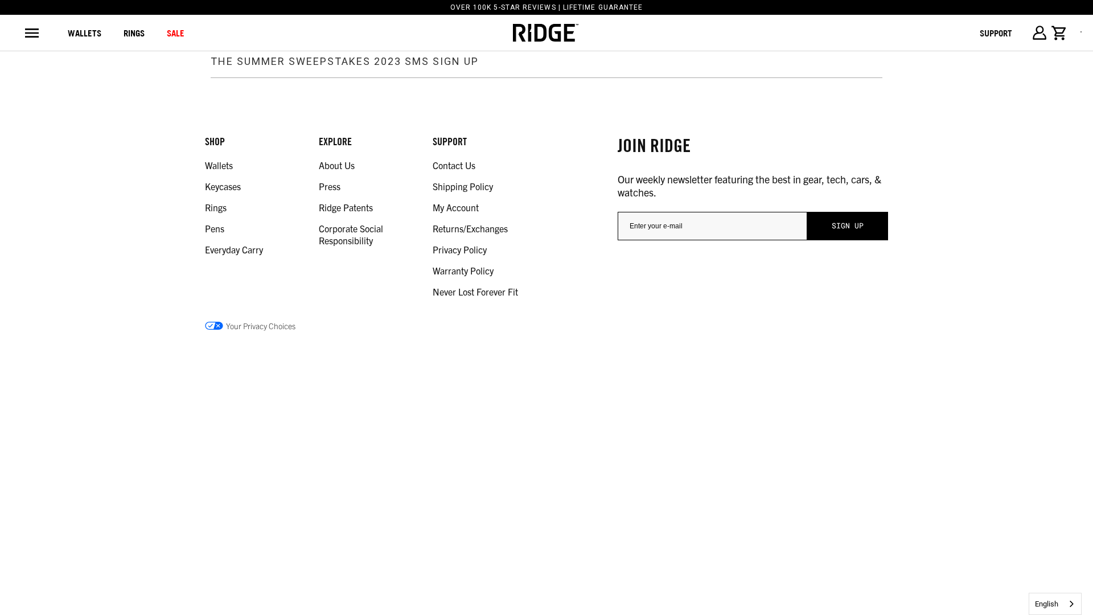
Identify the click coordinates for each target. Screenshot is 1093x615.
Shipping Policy (463, 186)
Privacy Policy (460, 249)
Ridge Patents (346, 207)
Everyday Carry (234, 249)
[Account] (1039, 32)
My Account (456, 207)
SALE (175, 33)
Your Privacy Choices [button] (260, 326)
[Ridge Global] (545, 33)
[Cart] (1059, 33)
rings (134, 33)
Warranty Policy (463, 270)
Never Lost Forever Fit (475, 291)
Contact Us (454, 165)
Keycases (223, 186)
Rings (216, 207)
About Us (337, 165)
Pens (214, 228)
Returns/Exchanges (470, 228)
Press (329, 186)
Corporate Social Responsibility (351, 234)
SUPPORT (996, 33)
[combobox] (1055, 604)
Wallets (84, 33)
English (1046, 604)
